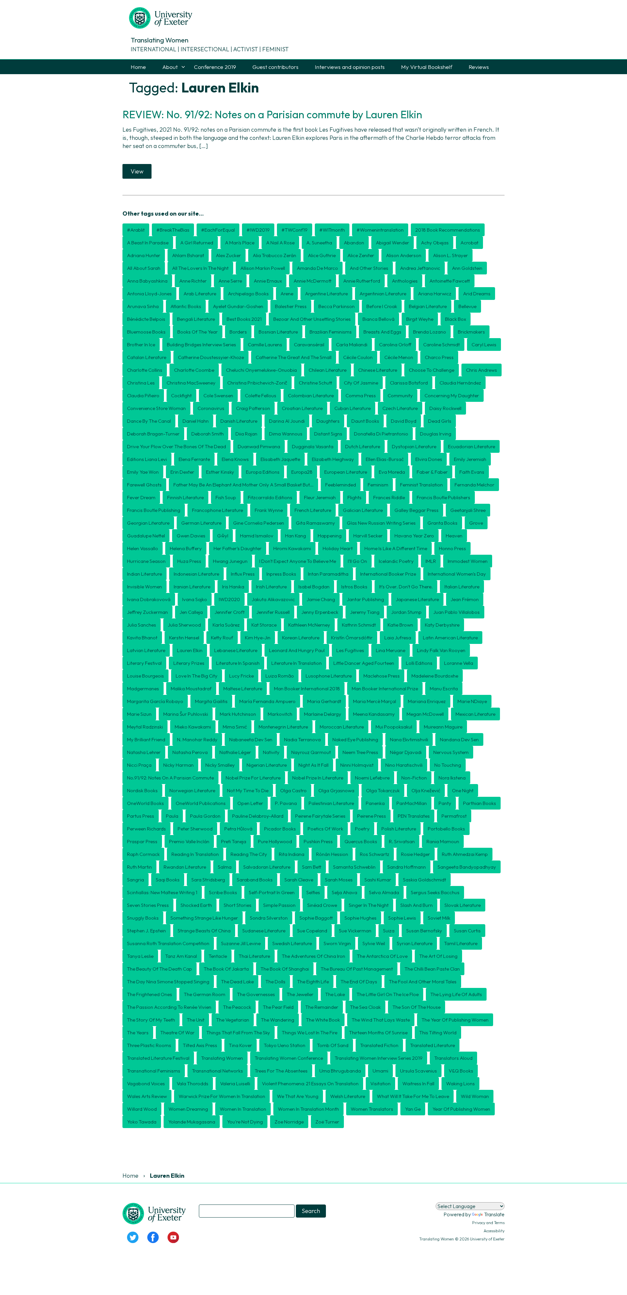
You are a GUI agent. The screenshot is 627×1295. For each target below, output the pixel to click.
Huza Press (189, 561)
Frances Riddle (389, 497)
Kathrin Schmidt (359, 625)
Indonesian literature (196, 574)
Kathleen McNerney (309, 625)
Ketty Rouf (222, 637)
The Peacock (237, 1007)
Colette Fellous (260, 395)
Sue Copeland (312, 930)
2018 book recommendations (447, 230)
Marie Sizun (139, 714)
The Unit (195, 1020)
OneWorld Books (145, 803)
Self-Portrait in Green (272, 892)
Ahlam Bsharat (188, 255)
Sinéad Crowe (322, 905)
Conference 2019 (215, 66)
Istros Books (354, 586)
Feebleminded (340, 485)
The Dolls (275, 981)
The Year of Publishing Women (455, 1020)
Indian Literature (144, 574)
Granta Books (442, 523)
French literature (313, 510)
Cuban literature (352, 408)
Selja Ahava (344, 892)
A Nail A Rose (280, 242)
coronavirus (211, 408)
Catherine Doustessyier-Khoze (211, 357)
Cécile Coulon (358, 357)
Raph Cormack (143, 854)
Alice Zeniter (360, 255)
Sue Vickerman (355, 930)
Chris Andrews (481, 370)
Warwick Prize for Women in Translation (222, 1096)
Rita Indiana (291, 854)
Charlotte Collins (144, 370)
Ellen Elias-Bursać (385, 459)
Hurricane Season (146, 561)
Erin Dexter (182, 472)
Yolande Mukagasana (191, 1122)
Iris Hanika (233, 586)
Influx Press (243, 574)
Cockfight (181, 395)
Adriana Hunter (143, 255)
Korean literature (300, 637)
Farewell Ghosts (144, 485)
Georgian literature (148, 523)
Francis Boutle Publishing (153, 510)
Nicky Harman (178, 765)
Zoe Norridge (289, 1122)
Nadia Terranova (302, 739)
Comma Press (361, 395)
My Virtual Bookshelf (426, 66)
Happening (330, 536)
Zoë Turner (327, 1122)
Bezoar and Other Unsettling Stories (312, 319)
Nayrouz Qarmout (311, 752)
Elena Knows (235, 459)
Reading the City (249, 854)
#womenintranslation (380, 230)
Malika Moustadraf (191, 688)
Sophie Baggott (316, 918)
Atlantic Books (185, 306)
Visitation (380, 1083)
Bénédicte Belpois (146, 319)
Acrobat (469, 242)
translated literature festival (158, 1058)
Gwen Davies (191, 536)
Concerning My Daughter (452, 395)
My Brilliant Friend (146, 739)
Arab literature (200, 293)
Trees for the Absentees (281, 1071)
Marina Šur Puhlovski (185, 714)
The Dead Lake (237, 981)
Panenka (375, 803)
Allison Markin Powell (262, 268)
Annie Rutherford (361, 281)
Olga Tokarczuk (383, 790)
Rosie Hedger (415, 854)
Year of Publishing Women (461, 1109)
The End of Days (359, 981)
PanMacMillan (411, 803)
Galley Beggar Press (416, 510)
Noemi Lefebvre (372, 778)
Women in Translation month (308, 1109)
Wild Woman (475, 1096)
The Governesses (256, 994)
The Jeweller (300, 994)
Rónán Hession (332, 854)
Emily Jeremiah (470, 459)
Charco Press (439, 357)
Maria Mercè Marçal (374, 701)
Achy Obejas (435, 242)
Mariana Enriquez (427, 701)
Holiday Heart (338, 548)
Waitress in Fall (418, 1083)
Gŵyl (222, 536)
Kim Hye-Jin (257, 637)
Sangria (135, 880)
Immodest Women (468, 561)
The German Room (204, 994)
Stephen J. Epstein (146, 930)
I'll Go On (357, 561)
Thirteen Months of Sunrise (378, 1032)
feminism (378, 485)
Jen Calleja (191, 612)
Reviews (479, 66)
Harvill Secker (368, 536)
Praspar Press (142, 841)
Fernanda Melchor (474, 485)
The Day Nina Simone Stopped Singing (168, 981)
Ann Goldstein (467, 268)
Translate (494, 1214)
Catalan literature (146, 357)
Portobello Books (446, 829)
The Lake (335, 994)
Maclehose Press (381, 676)
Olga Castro (293, 790)
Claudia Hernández (460, 383)
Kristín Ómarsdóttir (352, 637)
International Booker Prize (388, 574)
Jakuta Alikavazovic (273, 599)
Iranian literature (192, 586)
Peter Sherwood (195, 829)
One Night (463, 790)
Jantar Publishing (365, 599)
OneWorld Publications (201, 803)
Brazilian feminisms (331, 332)
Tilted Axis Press (200, 1045)
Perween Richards (146, 829)
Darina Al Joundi (287, 421)
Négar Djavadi (406, 752)
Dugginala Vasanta (312, 446)
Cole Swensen (218, 395)
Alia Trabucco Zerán (274, 255)
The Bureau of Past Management (357, 969)
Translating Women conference (289, 1058)
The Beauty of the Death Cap (159, 969)
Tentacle (218, 956)
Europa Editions (263, 472)
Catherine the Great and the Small (293, 357)
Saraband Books (255, 880)
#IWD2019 (258, 230)
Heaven (454, 536)
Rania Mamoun (442, 841)
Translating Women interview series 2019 (379, 1058)
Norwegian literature (192, 790)
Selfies (313, 892)
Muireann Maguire (443, 727)
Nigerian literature (267, 765)
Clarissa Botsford (409, 383)
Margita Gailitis (211, 701)
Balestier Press (291, 306)
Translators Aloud (453, 1058)
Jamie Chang (321, 599)
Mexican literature (475, 714)
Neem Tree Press (360, 752)
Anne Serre (230, 281)
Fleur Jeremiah (320, 497)
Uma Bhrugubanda (340, 1071)
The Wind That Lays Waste (381, 1020)
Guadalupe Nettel (146, 536)
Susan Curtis (467, 930)
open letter (250, 803)
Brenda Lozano (429, 332)
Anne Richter (193, 281)
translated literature (432, 1045)
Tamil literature (460, 943)
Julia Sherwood (184, 625)
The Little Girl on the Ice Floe (388, 994)
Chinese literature (377, 370)
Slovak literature (462, 905)
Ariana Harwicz (434, 293)
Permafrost (454, 816)
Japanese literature (417, 599)
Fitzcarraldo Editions (270, 497)
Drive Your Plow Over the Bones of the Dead (176, 446)
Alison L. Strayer (450, 255)
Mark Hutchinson (238, 714)
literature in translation (296, 663)
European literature (345, 472)
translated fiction (379, 1045)
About (170, 66)
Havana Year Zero (414, 536)
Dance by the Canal (149, 421)
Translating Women (222, 1058)
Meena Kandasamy (374, 714)
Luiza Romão (279, 676)
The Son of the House (417, 1007)
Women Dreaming (188, 1109)
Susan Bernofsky (424, 930)
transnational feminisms (153, 1071)
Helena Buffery (186, 548)
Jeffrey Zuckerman (147, 612)
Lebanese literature (235, 650)
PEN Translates (414, 816)
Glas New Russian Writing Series (381, 523)
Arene (287, 293)
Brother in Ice (141, 344)
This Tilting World (438, 1032)
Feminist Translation (421, 485)
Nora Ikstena (452, 778)
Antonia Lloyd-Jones (149, 293)
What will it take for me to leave (413, 1096)
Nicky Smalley (220, 765)
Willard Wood (142, 1109)
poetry (362, 829)
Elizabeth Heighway (333, 459)
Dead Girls (439, 421)
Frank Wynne (269, 510)
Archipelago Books (248, 293)
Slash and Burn (416, 905)
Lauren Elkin (189, 650)
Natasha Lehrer (144, 752)
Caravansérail (309, 344)
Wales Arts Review (147, 1096)
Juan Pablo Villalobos (456, 612)
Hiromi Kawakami (292, 548)
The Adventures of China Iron (313, 956)
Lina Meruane (390, 650)
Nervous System (451, 752)
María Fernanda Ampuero (267, 701)
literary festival (144, 663)
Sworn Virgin (337, 943)
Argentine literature (326, 293)
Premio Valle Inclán (189, 841)
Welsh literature (347, 1096)
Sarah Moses (339, 880)
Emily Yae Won (143, 472)
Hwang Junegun (230, 561)
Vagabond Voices (146, 1083)
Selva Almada (384, 892)
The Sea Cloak (365, 1007)
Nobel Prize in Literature (317, 778)
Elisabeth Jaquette (280, 459)
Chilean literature (327, 370)
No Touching (447, 765)
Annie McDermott (312, 281)
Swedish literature (292, 943)
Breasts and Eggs (382, 332)
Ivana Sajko (194, 599)
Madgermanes (143, 688)
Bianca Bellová (378, 319)
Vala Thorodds (192, 1083)
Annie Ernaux (268, 281)
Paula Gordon (205, 816)
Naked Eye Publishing (355, 739)
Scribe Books (223, 892)
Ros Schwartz (374, 854)
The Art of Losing (438, 956)
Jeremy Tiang (364, 612)
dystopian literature (414, 446)
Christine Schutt (315, 383)
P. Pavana (286, 803)
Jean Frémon (465, 599)
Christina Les (141, 383)
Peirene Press (371, 816)
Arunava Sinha (143, 306)
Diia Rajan (246, 434)
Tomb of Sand (332, 1045)
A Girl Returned (196, 242)
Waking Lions (460, 1083)
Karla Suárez (226, 625)
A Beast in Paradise (148, 242)
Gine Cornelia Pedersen (258, 523)
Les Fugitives (350, 650)
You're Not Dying (245, 1122)
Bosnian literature (278, 332)
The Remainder (321, 1007)
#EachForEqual (218, 230)
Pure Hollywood (275, 841)
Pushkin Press (318, 841)
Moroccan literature (342, 727)
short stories (237, 905)
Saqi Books (168, 880)
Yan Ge (413, 1109)
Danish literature (238, 421)
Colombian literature (311, 395)
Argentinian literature (383, 293)
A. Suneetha (319, 242)
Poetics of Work (325, 829)
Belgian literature (428, 306)
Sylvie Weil (373, 943)
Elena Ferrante (194, 459)
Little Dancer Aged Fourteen (363, 663)
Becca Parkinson (336, 306)
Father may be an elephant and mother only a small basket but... (243, 485)
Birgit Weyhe (419, 319)
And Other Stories (369, 268)
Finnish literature (185, 497)
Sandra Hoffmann (406, 867)
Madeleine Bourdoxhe (434, 676)
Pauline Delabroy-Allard (257, 816)
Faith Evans (471, 472)
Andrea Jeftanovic (420, 268)
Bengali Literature (196, 319)
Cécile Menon (398, 357)
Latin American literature (450, 637)
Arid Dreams (476, 293)
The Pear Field (278, 1007)
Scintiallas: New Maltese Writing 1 (162, 892)
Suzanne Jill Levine (241, 943)
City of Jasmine (361, 383)
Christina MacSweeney (191, 383)
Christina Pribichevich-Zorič (257, 383)
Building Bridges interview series (201, 344)
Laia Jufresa (397, 637)
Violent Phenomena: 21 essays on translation (310, 1083)
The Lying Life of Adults (456, 994)
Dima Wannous (285, 434)
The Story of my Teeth (151, 1020)
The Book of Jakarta (226, 969)
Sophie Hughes (361, 918)
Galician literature (363, 510)
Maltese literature (242, 688)
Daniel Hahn (196, 421)
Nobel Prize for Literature (253, 778)
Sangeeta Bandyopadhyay (467, 867)
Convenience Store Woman (156, 408)
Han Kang (295, 536)
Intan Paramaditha (328, 574)
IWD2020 (229, 599)
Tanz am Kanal (181, 956)
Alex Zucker (228, 255)
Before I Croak (381, 306)
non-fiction (414, 778)
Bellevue (467, 306)
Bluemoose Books (146, 332)
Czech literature (400, 408)
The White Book (323, 1020)
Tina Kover (240, 1045)
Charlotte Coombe (194, 370)
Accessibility (494, 1230)
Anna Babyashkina (147, 281)
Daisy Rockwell (445, 408)
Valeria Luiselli (235, 1083)
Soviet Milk (439, 918)
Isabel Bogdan (314, 586)
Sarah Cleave (298, 880)
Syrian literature (414, 943)
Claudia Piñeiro (143, 395)
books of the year (197, 332)
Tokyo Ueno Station (284, 1045)
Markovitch (280, 714)
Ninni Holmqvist (357, 765)
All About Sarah (143, 268)
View (137, 171)
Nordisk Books (142, 790)
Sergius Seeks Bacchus (435, 892)
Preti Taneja (233, 841)
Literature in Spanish (238, 663)
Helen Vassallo (142, 548)
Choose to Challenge (431, 370)
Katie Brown (400, 625)
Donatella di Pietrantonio (381, 434)
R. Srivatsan (402, 841)
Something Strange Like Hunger (204, 918)
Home (138, 66)
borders (238, 332)
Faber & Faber (432, 472)
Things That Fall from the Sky (238, 1032)
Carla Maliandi (351, 344)
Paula (172, 816)
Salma (225, 867)
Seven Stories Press (148, 905)
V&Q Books (461, 1071)
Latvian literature (146, 650)
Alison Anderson (403, 255)
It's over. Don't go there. (406, 586)
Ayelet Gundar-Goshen (238, 306)
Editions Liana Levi (147, 459)
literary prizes (188, 663)
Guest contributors (275, 66)
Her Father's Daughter (238, 548)
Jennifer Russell (273, 612)
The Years (138, 1032)
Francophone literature (217, 510)
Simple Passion (279, 905)
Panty (445, 803)
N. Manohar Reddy (197, 739)
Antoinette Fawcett (449, 281)
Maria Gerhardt (324, 701)
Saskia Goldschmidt (424, 880)
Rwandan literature (185, 867)
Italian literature (461, 586)
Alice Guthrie (322, 255)
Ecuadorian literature (471, 446)
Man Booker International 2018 (307, 688)
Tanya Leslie (140, 956)
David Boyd (403, 421)
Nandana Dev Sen (459, 739)
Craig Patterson (253, 408)
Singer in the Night (369, 905)
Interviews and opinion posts (350, 66)
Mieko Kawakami (193, 727)
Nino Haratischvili (404, 765)
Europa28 (302, 472)
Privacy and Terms (488, 1222)
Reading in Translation (195, 854)
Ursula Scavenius (418, 1071)
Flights (354, 497)
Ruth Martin (139, 867)
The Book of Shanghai (285, 969)
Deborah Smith (207, 434)
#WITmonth (332, 230)
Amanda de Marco (317, 268)
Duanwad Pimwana (259, 446)
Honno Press (452, 548)
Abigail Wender (392, 242)
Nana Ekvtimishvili (409, 739)
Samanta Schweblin (354, 867)
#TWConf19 (294, 230)
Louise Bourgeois (145, 676)
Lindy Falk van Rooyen (441, 650)
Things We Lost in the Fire (309, 1032)
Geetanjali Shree (468, 510)
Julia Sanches (141, 625)
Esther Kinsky (220, 472)
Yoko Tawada (141, 1122)
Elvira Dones (428, 459)
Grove (476, 523)
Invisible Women (144, 586)
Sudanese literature (263, 930)
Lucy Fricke (241, 676)
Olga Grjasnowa (336, 790)
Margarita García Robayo (155, 701)
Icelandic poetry (396, 561)
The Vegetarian (232, 1020)
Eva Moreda (392, 472)
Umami (380, 1071)
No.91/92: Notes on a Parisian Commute (170, 778)
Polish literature (398, 829)
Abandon (354, 242)
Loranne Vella (458, 663)
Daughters (328, 421)
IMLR (431, 561)
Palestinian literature (331, 803)
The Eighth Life (313, 981)
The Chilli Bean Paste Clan (432, 969)
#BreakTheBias (172, 230)
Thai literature (254, 956)
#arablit (136, 230)
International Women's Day (457, 574)
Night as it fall (313, 765)
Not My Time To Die (247, 790)
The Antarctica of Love (382, 956)
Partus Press (140, 816)
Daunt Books (365, 421)
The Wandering (277, 1020)
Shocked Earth (196, 905)
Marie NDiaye (472, 701)
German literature (201, 523)
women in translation (243, 1109)
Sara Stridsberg (208, 880)
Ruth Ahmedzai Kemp (465, 854)
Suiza (388, 930)
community (400, 395)
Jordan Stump (406, 612)
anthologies (405, 281)
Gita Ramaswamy (315, 523)
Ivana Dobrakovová (148, 599)
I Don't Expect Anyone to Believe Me (297, 561)
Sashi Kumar (377, 880)
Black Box (455, 319)
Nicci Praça (139, 765)
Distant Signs (328, 434)
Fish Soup (226, 497)
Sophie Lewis (402, 918)
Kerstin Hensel (184, 637)
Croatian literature (302, 408)
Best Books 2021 (244, 319)
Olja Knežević (425, 790)
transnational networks (217, 1071)
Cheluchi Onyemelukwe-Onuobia (261, 370)
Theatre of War (177, 1032)
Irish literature (271, 586)
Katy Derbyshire (442, 625)
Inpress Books (281, 574)
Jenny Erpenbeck (319, 612)
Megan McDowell (425, 714)
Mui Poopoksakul (394, 727)
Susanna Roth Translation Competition (168, 943)
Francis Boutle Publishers (443, 497)
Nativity (271, 752)
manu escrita (444, 688)
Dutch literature (362, 446)
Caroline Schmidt (441, 344)
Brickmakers (471, 332)
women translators (372, 1109)
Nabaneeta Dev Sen (250, 739)
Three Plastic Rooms (149, 1045)
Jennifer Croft (230, 612)
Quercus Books (361, 841)
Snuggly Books (143, 918)
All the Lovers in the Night (200, 268)
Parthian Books (479, 803)
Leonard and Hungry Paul (297, 650)
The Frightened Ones (149, 994)
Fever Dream (141, 497)
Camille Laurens (265, 344)
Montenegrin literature (283, 727)
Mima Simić (235, 727)
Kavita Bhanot (142, 637)
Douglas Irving (435, 434)
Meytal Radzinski (145, 727)
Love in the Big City (196, 676)
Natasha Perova (190, 752)
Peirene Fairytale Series (320, 816)
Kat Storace (264, 625)
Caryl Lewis (484, 344)
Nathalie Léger (235, 752)
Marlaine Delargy (322, 714)
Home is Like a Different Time (395, 548)
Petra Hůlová (238, 829)
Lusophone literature (329, 676)
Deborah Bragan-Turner (153, 434)
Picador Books (280, 829)
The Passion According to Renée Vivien (169, 1007)
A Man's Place (239, 242)
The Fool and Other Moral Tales (423, 981)
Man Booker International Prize (385, 688)
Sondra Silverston (269, 918)
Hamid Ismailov (256, 536)
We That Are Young (297, 1096)
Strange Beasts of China (204, 930)
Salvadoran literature (266, 867)
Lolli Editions (419, 663)
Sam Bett (311, 867)
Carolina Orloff (395, 344)
